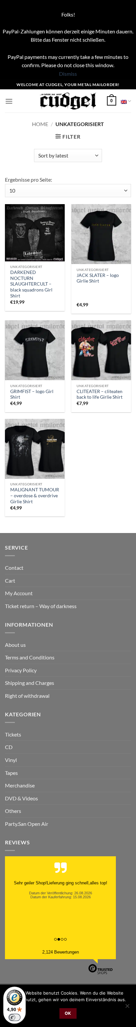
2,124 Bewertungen (60, 952)
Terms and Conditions (29, 657)
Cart (10, 580)
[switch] (14, 1017)
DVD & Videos (21, 798)
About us (15, 645)
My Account (19, 593)
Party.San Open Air (26, 824)
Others (13, 811)
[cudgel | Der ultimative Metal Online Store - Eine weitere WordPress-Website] (68, 101)
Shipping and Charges (29, 683)
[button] (9, 101)
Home (40, 124)
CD (9, 747)
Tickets (13, 734)
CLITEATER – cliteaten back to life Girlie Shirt (99, 394)
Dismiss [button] (68, 73)
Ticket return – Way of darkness (41, 606)
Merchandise (20, 785)
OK (68, 1013)
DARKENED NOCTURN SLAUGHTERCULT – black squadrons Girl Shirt (31, 284)
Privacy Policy (21, 670)
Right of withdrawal (27, 695)
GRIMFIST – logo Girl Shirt (31, 394)
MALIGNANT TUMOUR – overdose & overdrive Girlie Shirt (34, 495)
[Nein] (127, 1008)
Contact (14, 567)
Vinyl (11, 760)
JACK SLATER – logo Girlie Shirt (98, 278)
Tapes (11, 773)
